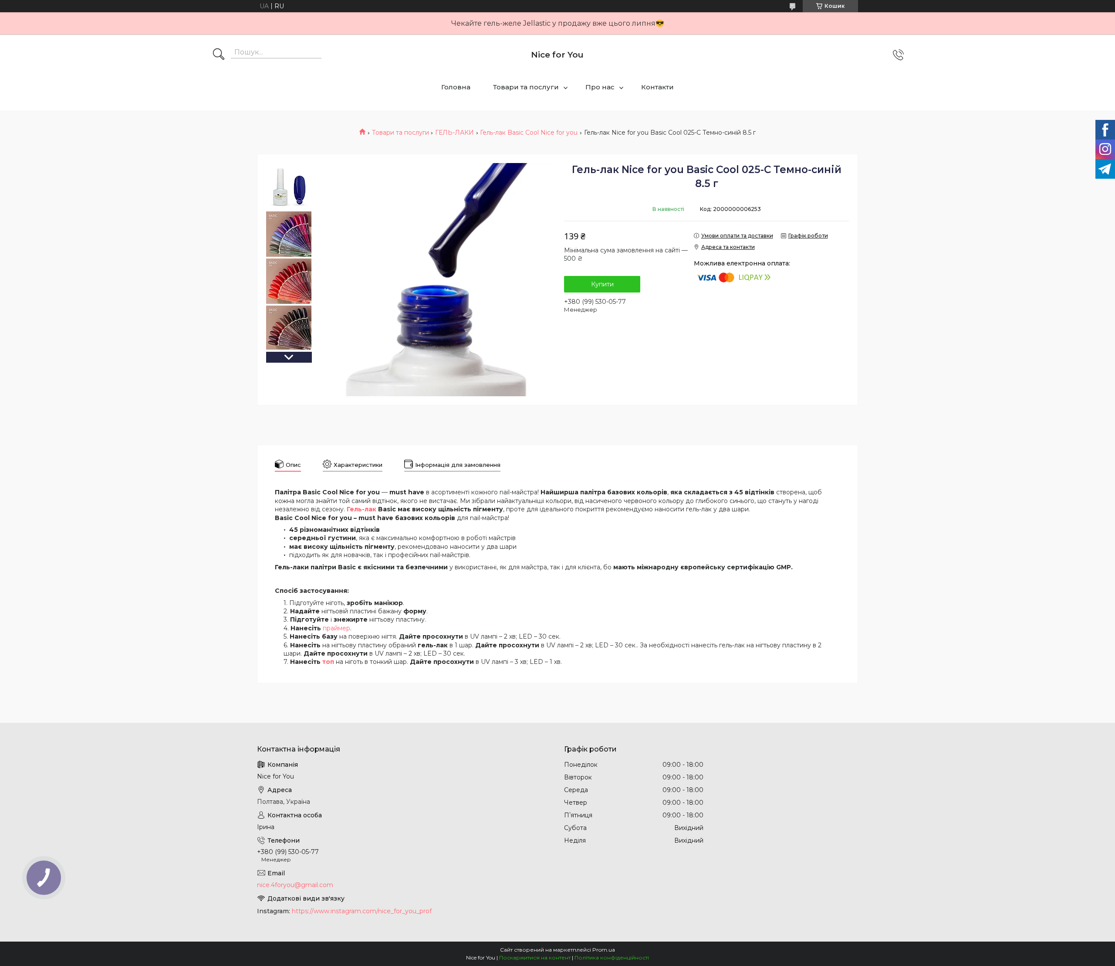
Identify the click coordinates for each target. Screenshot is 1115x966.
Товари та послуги (526, 87)
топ (328, 662)
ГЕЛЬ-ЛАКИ (454, 132)
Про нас (600, 87)
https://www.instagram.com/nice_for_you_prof (362, 911)
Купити (602, 284)
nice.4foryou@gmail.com (295, 885)
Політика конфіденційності (611, 957)
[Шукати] (218, 55)
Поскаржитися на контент (535, 957)
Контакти (657, 87)
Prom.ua (603, 949)
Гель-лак (361, 509)
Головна (455, 87)
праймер (336, 628)
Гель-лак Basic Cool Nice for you (529, 132)
